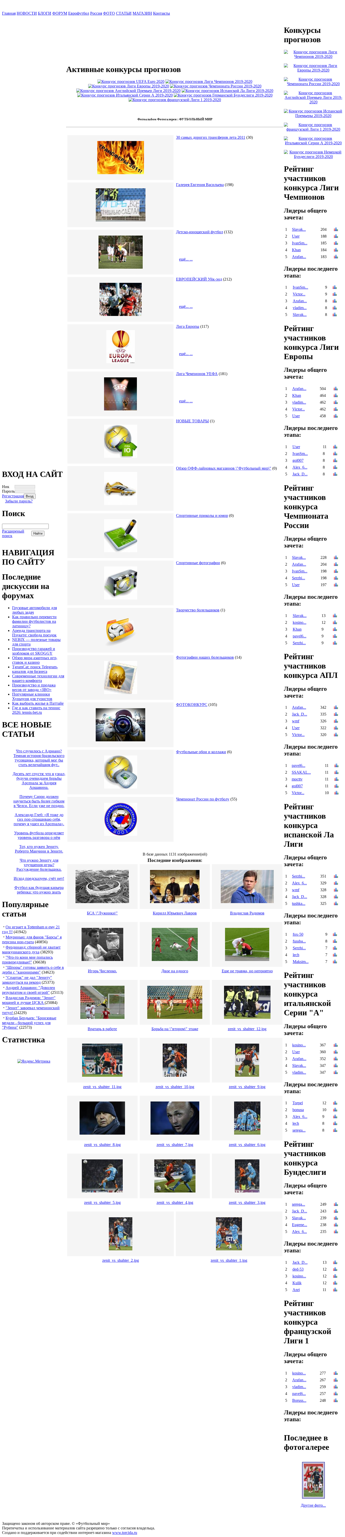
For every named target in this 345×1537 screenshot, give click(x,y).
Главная (9, 13)
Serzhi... (298, 578)
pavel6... (299, 636)
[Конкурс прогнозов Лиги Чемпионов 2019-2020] (208, 81)
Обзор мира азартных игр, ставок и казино (34, 660)
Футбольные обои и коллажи (201, 752)
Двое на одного (174, 971)
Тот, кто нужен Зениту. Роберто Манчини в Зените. (39, 848)
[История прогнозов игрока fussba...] (335, 941)
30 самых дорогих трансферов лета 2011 (210, 137)
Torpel (297, 1103)
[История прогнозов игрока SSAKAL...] (336, 773)
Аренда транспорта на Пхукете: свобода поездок (34, 632)
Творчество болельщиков (197, 610)
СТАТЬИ (124, 13)
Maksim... (301, 961)
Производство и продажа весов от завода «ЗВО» (34, 687)
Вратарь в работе (102, 1029)
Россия (96, 13)
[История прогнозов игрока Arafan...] (336, 257)
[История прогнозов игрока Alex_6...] (335, 468)
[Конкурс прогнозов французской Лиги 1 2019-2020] (175, 100)
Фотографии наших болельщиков (205, 657)
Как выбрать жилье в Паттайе (38, 703)
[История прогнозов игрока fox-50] (335, 935)
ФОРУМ (59, 13)
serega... (299, 1130)
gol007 (298, 460)
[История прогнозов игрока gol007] (335, 461)
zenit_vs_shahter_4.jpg (175, 1202)
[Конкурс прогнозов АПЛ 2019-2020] (128, 90)
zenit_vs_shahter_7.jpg (175, 1144)
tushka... (298, 903)
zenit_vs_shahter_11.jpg (102, 1087)
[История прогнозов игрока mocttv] (336, 779)
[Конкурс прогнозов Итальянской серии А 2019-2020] (125, 95)
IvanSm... (299, 243)
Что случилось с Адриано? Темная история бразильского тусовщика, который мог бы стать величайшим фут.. (38, 758)
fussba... (299, 941)
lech (296, 955)
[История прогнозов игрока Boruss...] (336, 1401)
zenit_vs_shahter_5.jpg (102, 1202)
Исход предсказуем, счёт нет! (39, 878)
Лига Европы (187, 326)
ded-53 (298, 1269)
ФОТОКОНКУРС (191, 704)
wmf (295, 721)
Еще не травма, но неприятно (247, 971)
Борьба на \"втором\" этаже (175, 1029)
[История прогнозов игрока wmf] (336, 721)
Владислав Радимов (247, 913)
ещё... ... (186, 259)
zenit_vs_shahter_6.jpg (247, 1144)
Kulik (297, 1283)
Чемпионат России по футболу (202, 799)
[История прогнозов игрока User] (336, 237)
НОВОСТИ (27, 13)
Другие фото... (313, 1505)
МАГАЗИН (142, 13)
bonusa (298, 1110)
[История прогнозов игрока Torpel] (335, 1103)
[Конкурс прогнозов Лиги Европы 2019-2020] (128, 86)
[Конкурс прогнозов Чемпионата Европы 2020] (130, 81)
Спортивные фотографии (198, 563)
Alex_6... (299, 467)
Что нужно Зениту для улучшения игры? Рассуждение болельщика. (39, 864)
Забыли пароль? (19, 501)
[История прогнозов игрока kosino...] (335, 623)
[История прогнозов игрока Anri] (335, 1290)
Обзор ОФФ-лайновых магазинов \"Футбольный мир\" (223, 468)
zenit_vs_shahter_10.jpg (175, 1087)
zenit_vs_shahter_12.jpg (247, 1029)
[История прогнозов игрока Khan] (336, 250)
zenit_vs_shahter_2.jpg (120, 1260)
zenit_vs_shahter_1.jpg (229, 1260)
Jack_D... (300, 474)
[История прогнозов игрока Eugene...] (336, 1225)
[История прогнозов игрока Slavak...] (336, 230)
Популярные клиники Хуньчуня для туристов (32, 696)
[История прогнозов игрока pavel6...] (335, 636)
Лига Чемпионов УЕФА (197, 374)
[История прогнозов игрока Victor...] (335, 294)
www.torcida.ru (124, 1532)
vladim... (300, 308)
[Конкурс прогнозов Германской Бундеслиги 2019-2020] (223, 95)
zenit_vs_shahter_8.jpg (102, 1144)
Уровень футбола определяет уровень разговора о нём (39, 835)
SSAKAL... (301, 772)
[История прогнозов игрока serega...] (335, 1131)
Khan (296, 250)
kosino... (299, 622)
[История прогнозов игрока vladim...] (335, 308)
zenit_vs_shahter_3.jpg (247, 1202)
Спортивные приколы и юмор (202, 515)
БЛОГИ (44, 13)
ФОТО (109, 13)
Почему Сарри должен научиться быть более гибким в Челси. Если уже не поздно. (38, 801)
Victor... (299, 294)
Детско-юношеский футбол (199, 232)
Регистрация (13, 496)
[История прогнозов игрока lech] (335, 955)
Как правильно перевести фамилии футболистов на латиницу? (34, 621)
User (296, 236)
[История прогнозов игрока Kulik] (335, 1283)
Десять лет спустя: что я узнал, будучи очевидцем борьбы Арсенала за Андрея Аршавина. (39, 781)
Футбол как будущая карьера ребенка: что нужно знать (39, 889)
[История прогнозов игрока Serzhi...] (336, 578)
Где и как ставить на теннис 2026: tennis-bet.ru (36, 710)
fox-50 (298, 934)
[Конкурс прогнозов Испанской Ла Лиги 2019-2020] (227, 90)
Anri (296, 1290)
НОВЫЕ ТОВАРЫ (192, 421)
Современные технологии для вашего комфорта (38, 678)
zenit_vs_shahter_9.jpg (247, 1087)
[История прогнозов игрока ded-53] (335, 1270)
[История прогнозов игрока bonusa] (335, 1110)
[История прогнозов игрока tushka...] (336, 904)
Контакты (161, 13)
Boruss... (299, 1400)
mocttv (297, 779)
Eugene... (299, 1225)
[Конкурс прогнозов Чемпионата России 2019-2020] (215, 86)
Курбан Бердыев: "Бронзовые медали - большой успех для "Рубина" (29, 1022)
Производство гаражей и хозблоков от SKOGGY (33, 651)
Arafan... (299, 257)
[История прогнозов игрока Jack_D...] (335, 474)
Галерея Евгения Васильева (200, 184)
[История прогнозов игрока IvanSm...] (336, 243)
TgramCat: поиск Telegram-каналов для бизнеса (35, 669)
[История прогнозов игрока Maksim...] (335, 962)
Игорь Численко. (102, 971)
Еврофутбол (78, 13)
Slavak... (299, 229)
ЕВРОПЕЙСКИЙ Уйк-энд (199, 279)
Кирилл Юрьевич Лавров (175, 913)
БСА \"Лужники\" (102, 913)
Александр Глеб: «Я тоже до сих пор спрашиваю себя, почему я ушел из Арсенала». (39, 819)
